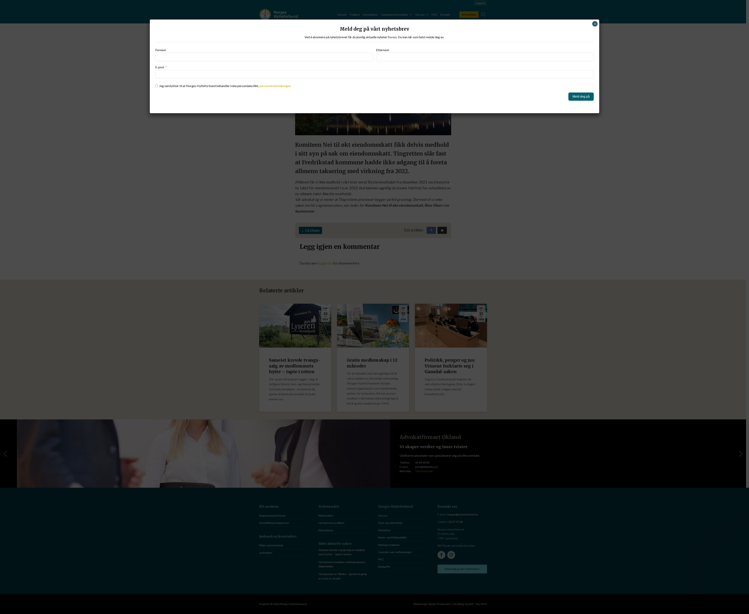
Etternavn (382, 50)
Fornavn (160, 50)
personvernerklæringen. (275, 86)
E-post (159, 67)
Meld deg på (581, 96)
